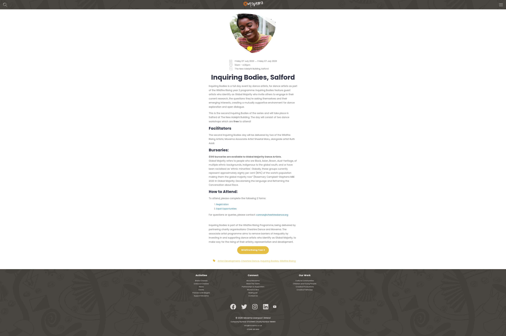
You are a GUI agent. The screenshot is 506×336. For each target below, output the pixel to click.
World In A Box (253, 290)
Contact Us (253, 296)
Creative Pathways (305, 290)
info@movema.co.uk (253, 325)
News (201, 287)
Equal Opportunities (226, 208)
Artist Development (229, 261)
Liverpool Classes (201, 284)
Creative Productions (305, 287)
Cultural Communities (304, 281)
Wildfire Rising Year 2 (253, 250)
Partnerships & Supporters (253, 287)
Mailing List (253, 293)
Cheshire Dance (250, 261)
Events (201, 290)
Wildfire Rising (288, 261)
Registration (222, 204)
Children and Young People (304, 284)
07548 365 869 (253, 329)
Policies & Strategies (201, 293)
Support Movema (201, 296)
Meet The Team (253, 284)
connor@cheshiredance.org (272, 214)
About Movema (253, 281)
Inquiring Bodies (269, 261)
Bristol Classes (201, 281)
